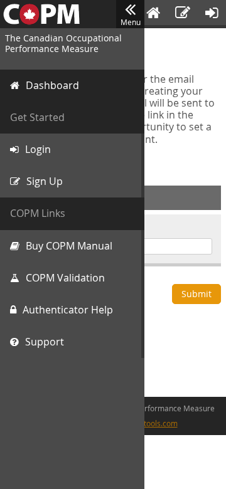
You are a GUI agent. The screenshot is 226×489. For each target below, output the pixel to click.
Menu (131, 22)
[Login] (212, 14)
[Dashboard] (153, 14)
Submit (196, 294)
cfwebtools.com (150, 423)
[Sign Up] (183, 14)
